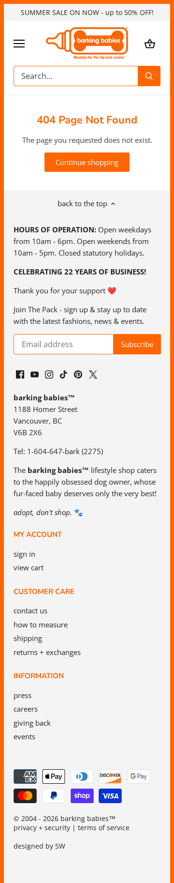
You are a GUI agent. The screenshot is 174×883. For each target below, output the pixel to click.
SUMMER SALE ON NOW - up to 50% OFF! (87, 12)
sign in (24, 554)
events (24, 736)
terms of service (104, 827)
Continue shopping (87, 162)
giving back (32, 723)
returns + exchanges (47, 652)
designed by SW (39, 846)
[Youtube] (34, 373)
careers (26, 709)
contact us (30, 610)
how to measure (41, 624)
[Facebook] (20, 373)
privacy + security (42, 827)
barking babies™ (88, 818)
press (22, 695)
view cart (29, 567)
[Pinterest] (78, 373)
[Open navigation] (19, 43)
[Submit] (149, 76)
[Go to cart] (150, 43)
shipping (28, 638)
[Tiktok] (63, 373)
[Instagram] (49, 373)
